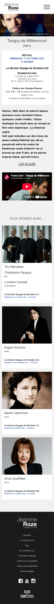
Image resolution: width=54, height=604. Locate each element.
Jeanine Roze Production (27, 522)
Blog (27, 546)
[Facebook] (21, 581)
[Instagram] (33, 581)
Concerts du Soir (27, 540)
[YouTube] (27, 581)
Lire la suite (27, 164)
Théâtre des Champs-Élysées (27, 594)
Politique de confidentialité (27, 566)
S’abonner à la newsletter (27, 561)
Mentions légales (27, 571)
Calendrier (27, 535)
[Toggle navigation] (47, 7)
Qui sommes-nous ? (27, 551)
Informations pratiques (27, 556)
